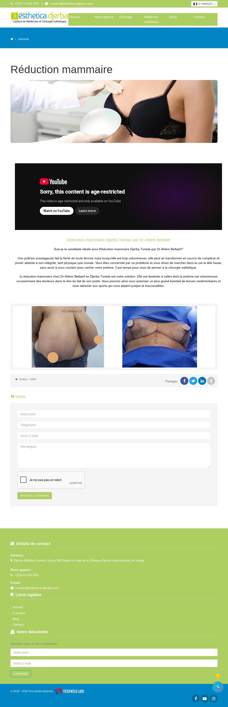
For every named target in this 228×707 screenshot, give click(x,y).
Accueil (75, 17)
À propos (19, 613)
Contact (199, 17)
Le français (205, 3)
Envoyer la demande (34, 495)
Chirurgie (125, 17)
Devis (173, 17)
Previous (5, 112)
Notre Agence (104, 17)
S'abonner (20, 674)
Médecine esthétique (151, 19)
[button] (218, 687)
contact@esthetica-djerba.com (71, 3)
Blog (16, 619)
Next (222, 112)
